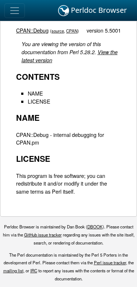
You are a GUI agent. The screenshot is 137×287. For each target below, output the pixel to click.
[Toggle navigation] (14, 10)
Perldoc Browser (98, 10)
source (58, 31)
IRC (33, 270)
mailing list (13, 270)
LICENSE (39, 101)
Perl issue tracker (110, 262)
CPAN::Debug (32, 30)
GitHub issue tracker (43, 235)
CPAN (71, 31)
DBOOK (95, 227)
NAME (35, 93)
